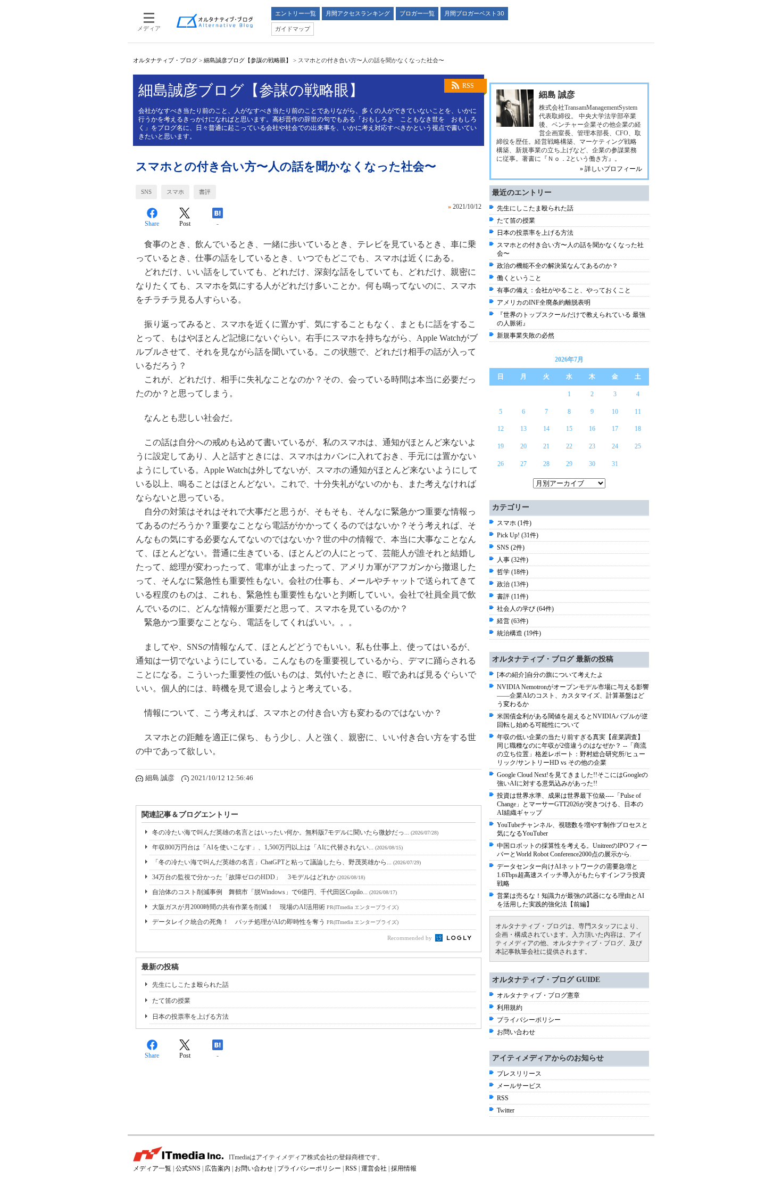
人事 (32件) (512, 559)
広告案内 (217, 1168)
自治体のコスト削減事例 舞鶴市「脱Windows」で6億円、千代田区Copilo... (274, 892)
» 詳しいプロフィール (611, 169)
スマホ (175, 192)
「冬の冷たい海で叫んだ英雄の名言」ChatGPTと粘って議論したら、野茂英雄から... (286, 862)
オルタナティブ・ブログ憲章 (538, 995)
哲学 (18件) (512, 572)
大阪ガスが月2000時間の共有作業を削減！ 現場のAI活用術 (275, 907)
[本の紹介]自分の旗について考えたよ (550, 674)
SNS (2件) (511, 547)
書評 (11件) (512, 596)
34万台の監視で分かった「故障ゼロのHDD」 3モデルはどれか (258, 877)
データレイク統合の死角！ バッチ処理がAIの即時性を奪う (275, 922)
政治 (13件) (512, 584)
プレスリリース (519, 1073)
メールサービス (519, 1086)
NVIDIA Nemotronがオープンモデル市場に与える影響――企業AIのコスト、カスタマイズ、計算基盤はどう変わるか (573, 695)
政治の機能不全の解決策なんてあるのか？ (557, 265)
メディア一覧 (152, 1168)
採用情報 (404, 1168)
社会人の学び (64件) (525, 608)
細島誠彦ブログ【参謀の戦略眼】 (248, 60)
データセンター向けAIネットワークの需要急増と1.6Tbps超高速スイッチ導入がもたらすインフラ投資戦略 (571, 875)
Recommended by (410, 938)
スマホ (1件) (514, 523)
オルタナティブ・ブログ (165, 60)
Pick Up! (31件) (517, 535)
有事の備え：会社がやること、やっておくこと (564, 290)
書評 (205, 192)
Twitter (505, 1110)
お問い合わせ (516, 1032)
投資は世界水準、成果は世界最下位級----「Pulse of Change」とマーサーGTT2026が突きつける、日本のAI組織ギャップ (570, 804)
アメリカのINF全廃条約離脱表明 (543, 302)
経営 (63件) (512, 621)
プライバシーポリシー (529, 1020)
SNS (146, 192)
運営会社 (374, 1168)
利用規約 (509, 1007)
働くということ (519, 278)
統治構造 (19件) (519, 633)
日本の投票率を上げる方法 (190, 1016)
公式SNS (188, 1168)
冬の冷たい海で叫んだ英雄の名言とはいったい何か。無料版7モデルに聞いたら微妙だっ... (295, 832)
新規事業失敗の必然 (525, 335)
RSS (468, 85)
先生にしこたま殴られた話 (190, 984)
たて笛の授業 (171, 1000)
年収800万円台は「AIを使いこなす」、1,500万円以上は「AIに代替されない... (277, 847)
